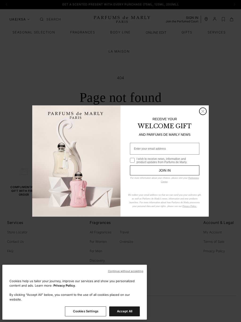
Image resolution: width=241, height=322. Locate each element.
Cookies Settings (85, 311)
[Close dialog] (202, 111)
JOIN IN (165, 170)
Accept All (124, 311)
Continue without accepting (126, 271)
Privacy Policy (64, 285)
